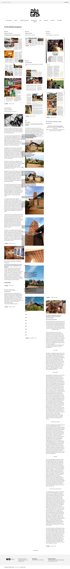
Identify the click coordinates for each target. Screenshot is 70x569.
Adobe (58, 315)
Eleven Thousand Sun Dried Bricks (51, 319)
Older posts (35, 550)
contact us (35, 21)
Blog (5, 31)
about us (15, 20)
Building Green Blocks (28, 33)
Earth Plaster (48, 316)
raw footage (59, 20)
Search (67, 2)
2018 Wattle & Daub (7, 289)
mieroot (6, 103)
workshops (46, 20)
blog (40, 20)
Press (7, 31)
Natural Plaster (8, 107)
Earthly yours (34, 558)
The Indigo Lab (6, 262)
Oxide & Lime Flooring (49, 317)
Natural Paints (50, 121)
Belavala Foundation (52, 558)
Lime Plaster (8, 261)
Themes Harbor (23, 567)
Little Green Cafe (48, 123)
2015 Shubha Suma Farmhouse (51, 315)
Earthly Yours (48, 33)
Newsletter (12, 559)
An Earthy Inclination (28, 62)
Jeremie (6, 285)
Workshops (13, 289)
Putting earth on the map (8, 33)
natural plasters (34, 20)
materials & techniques (24, 20)
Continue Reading (7, 282)
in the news (52, 20)
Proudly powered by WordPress (9, 567)
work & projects (9, 20)
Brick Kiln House (27, 122)
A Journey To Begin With (8, 109)
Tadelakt (60, 121)
